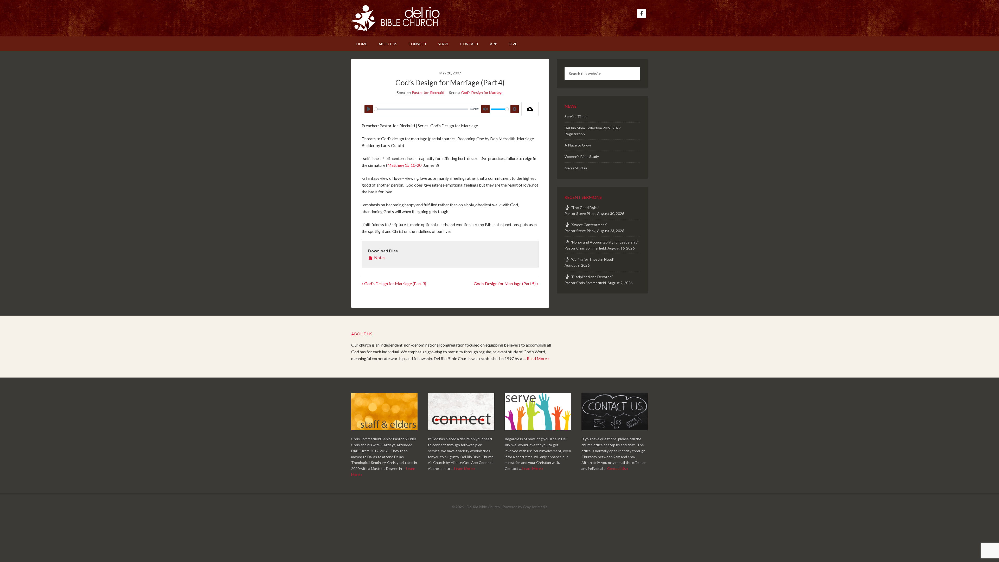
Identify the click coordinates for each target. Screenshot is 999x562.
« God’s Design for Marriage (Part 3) (394, 283)
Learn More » (464, 468)
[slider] (421, 109)
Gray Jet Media (535, 506)
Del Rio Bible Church (395, 18)
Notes (379, 257)
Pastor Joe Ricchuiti (428, 92)
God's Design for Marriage (482, 92)
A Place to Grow (578, 145)
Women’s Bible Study (582, 156)
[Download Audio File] (530, 109)
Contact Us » (617, 468)
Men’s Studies (576, 168)
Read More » (538, 358)
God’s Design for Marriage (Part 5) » (506, 283)
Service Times (576, 116)
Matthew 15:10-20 (404, 165)
